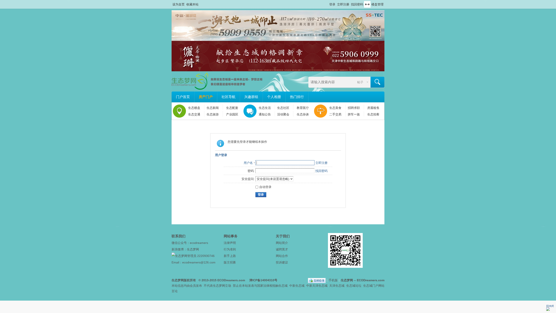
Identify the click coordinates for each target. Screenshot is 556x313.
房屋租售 (373, 108)
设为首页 (178, 4)
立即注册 (343, 4)
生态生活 (265, 108)
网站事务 (231, 236)
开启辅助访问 (327, 3)
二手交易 (335, 114)
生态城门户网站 (373, 285)
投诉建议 (282, 262)
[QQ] (317, 280)
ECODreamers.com (231, 280)
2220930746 (205, 256)
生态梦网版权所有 (184, 280)
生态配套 (232, 108)
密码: (251, 171)
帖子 (360, 82)
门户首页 (183, 97)
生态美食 (335, 108)
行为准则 (230, 249)
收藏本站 (192, 4)
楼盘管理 (377, 4)
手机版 (333, 280)
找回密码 (357, 4)
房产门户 (206, 97)
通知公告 (265, 114)
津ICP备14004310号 (263, 280)
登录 (332, 4)
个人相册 (274, 97)
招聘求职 (354, 108)
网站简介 (282, 243)
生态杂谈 (303, 114)
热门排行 (297, 97)
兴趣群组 (251, 97)
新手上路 (230, 256)
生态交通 (194, 114)
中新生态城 (296, 285)
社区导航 (228, 97)
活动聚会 (283, 114)
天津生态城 (336, 285)
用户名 (248, 163)
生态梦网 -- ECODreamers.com (362, 280)
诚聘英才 (282, 249)
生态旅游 (213, 114)
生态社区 (283, 108)
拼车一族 (354, 114)
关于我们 (283, 236)
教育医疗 (303, 108)
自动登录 (265, 187)
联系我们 (178, 236)
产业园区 (232, 114)
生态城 (283, 285)
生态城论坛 (353, 285)
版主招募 (230, 262)
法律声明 (230, 243)
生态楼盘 (194, 108)
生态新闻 (213, 108)
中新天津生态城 (317, 285)
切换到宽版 (367, 4)
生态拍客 (373, 114)
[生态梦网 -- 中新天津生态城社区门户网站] (217, 88)
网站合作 (282, 256)
